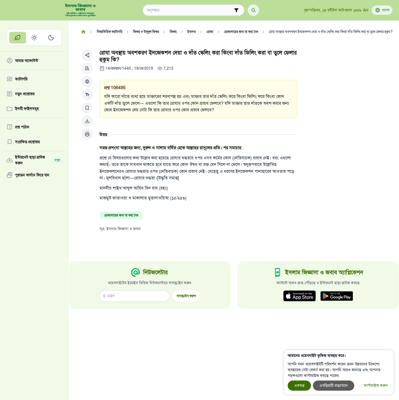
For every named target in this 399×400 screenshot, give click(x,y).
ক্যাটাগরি (21, 79)
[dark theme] (51, 37)
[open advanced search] (236, 10)
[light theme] (34, 37)
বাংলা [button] (385, 10)
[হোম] (83, 32)
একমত (299, 385)
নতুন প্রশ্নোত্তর (25, 94)
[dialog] (339, 372)
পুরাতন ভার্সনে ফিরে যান (32, 175)
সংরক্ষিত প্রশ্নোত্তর (27, 142)
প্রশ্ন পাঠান (22, 127)
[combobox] (190, 10)
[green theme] (17, 37)
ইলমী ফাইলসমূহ (27, 108)
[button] (87, 55)
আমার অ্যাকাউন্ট (26, 60)
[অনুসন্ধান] (253, 10)
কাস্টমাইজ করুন (376, 385)
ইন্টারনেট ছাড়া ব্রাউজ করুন (37, 160)
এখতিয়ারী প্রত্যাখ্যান (333, 385)
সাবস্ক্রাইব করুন (186, 296)
